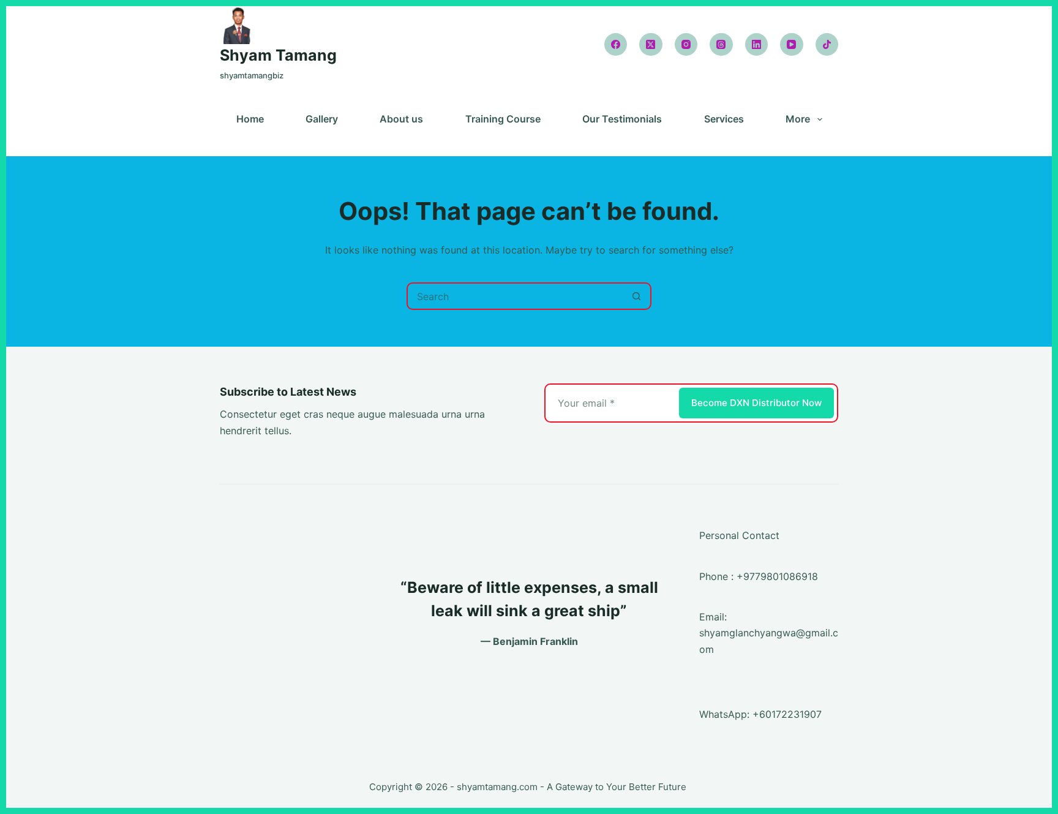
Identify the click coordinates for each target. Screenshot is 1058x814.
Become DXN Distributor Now (756, 403)
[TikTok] (827, 44)
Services (724, 119)
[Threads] (721, 44)
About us (401, 119)
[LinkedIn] (756, 44)
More (798, 119)
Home (250, 119)
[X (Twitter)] (650, 44)
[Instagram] (686, 44)
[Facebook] (616, 44)
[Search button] (636, 296)
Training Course (503, 119)
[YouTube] (791, 44)
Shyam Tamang (278, 55)
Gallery (322, 119)
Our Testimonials (622, 119)
